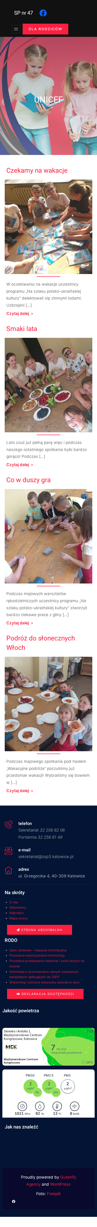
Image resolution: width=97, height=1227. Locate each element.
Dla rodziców (45, 29)
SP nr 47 (23, 13)
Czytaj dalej (17, 313)
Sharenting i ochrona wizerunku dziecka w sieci (44, 982)
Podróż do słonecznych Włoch (40, 643)
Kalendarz (16, 913)
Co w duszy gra (28, 480)
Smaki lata (21, 329)
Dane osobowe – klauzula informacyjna (37, 950)
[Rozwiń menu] (16, 29)
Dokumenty (17, 907)
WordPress (60, 1184)
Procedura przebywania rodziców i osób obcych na (46, 961)
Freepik (54, 1193)
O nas (13, 902)
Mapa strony (18, 918)
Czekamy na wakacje (37, 171)
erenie (15, 966)
